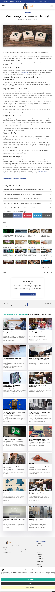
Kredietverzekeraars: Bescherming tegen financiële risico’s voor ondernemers (40, 493)
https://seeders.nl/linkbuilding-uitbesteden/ (14, 178)
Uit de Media (40, 547)
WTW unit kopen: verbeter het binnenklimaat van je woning (37, 520)
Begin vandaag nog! (27, 281)
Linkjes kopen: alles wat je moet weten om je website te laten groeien (40, 561)
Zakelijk (27, 12)
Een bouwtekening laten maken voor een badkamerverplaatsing (20, 235)
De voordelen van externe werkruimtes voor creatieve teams (39, 413)
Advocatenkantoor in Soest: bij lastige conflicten (39, 466)
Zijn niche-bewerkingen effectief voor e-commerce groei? (27, 203)
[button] (3, 6)
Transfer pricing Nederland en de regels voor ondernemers (14, 413)
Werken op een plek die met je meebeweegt (37, 386)
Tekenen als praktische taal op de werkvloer (12, 359)
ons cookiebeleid (5, 575)
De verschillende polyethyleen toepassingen (11, 493)
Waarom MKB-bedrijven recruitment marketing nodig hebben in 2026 (39, 359)
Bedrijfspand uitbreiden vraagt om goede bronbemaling (20, 246)
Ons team (39, 552)
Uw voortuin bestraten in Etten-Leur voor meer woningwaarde (33, 246)
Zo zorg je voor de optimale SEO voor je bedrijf (14, 520)
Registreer (39, 554)
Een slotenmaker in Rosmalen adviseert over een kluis (46, 246)
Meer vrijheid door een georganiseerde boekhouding (13, 466)
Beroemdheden (40, 545)
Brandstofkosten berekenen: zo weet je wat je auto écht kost (8, 255)
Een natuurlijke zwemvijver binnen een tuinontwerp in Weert (8, 246)
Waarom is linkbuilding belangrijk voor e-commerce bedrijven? (27, 189)
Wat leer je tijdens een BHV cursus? (13, 439)
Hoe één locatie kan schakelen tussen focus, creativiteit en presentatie (39, 332)
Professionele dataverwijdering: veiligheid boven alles (12, 386)
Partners (39, 543)
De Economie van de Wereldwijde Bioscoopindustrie (45, 266)
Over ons (39, 550)
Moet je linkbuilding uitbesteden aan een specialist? (27, 207)
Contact (39, 556)
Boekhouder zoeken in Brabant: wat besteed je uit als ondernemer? (39, 440)
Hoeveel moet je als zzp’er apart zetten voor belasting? (33, 235)
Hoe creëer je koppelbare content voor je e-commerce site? (27, 194)
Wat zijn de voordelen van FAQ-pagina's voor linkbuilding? (27, 198)
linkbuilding (24, 72)
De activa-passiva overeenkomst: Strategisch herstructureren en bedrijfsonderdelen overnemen (12, 333)
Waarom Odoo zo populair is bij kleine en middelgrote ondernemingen (21, 255)
